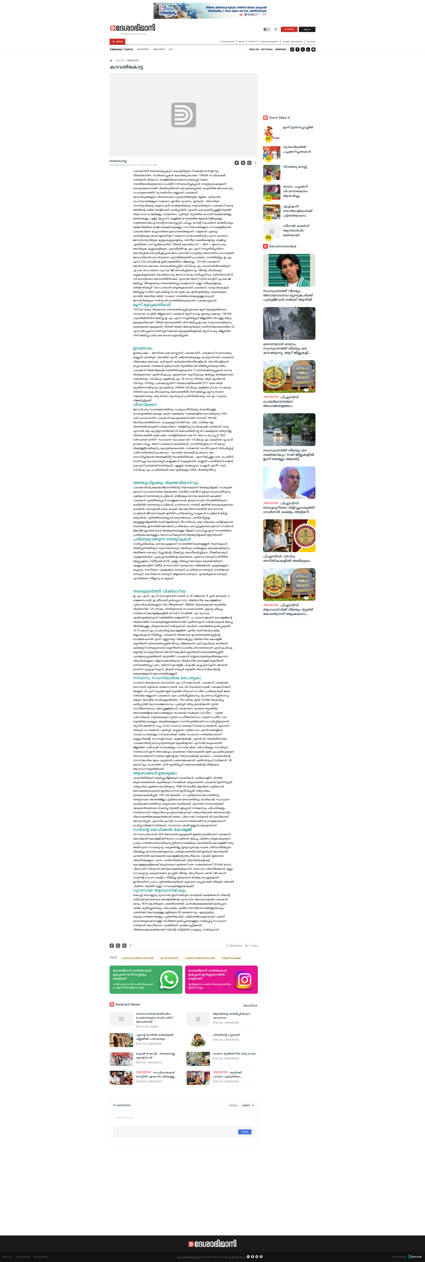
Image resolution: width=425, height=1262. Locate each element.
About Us (7, 1257)
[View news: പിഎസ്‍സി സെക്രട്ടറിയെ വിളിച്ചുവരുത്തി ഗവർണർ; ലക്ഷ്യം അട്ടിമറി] (289, 482)
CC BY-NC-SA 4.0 (237, 1257)
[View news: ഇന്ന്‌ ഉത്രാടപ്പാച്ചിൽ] (271, 132)
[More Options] (256, 163)
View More (250, 1005)
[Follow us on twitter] (303, 49)
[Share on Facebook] (237, 163)
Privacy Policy (41, 1257)
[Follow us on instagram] (292, 49)
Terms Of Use (23, 1257)
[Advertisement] (184, 1184)
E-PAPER (289, 29)
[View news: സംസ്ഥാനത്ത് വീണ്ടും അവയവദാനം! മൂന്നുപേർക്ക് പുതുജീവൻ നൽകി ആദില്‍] (289, 270)
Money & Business (292, 41)
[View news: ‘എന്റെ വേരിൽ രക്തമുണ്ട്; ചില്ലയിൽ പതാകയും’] (121, 1040)
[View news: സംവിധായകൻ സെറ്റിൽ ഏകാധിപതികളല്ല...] (121, 1078)
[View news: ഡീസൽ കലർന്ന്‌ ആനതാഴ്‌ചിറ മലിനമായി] (271, 231)
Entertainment (269, 41)
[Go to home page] (133, 27)
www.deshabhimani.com (189, 1257)
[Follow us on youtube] (313, 49)
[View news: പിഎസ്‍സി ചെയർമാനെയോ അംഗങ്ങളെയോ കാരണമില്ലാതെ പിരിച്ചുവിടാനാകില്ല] (289, 376)
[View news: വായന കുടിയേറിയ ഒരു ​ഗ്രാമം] (198, 1059)
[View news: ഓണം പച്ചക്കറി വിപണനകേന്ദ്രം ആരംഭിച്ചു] (271, 192)
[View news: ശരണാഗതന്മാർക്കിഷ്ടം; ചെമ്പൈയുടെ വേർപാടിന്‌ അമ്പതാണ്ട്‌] (121, 1019)
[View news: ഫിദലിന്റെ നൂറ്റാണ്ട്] (198, 1040)
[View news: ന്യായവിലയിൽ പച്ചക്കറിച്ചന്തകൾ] (271, 152)
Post (245, 1131)
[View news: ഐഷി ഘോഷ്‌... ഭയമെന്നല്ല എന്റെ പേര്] (121, 1059)
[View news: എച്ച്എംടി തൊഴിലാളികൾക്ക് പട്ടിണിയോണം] (271, 211)
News (241, 41)
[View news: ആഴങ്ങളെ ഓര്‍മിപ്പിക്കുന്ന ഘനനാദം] (198, 1019)
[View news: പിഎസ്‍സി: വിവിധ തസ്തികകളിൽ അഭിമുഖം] (289, 535)
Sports (253, 41)
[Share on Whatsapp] (249, 163)
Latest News (227, 41)
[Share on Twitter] (243, 163)
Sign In (307, 29)
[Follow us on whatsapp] (308, 49)
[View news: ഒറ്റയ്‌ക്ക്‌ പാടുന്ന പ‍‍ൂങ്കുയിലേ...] (198, 1078)
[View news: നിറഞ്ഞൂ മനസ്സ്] (271, 172)
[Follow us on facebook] (297, 49)
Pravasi (310, 41)
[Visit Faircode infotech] (414, 1257)
